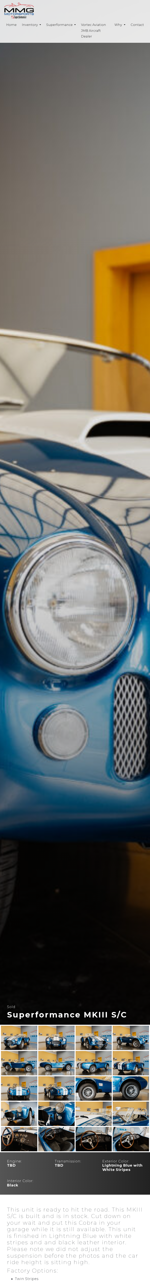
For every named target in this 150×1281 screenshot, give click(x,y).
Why (118, 25)
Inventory (30, 25)
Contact (137, 25)
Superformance (59, 25)
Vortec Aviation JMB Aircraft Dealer (93, 30)
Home (11, 25)
